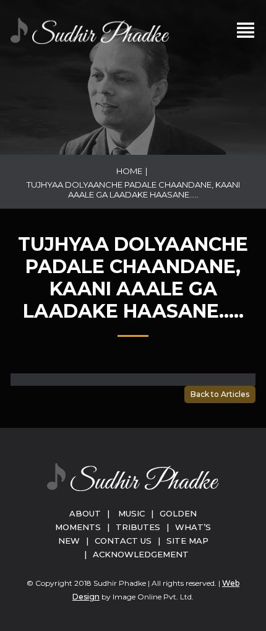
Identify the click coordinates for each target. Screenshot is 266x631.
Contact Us (123, 541)
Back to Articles (220, 394)
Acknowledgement (141, 554)
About (85, 513)
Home (129, 171)
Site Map (187, 541)
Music (131, 513)
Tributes (138, 527)
